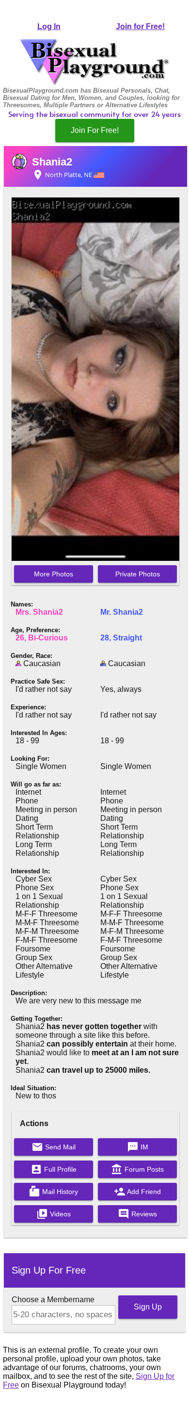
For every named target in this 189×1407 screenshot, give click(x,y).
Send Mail (54, 1147)
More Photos (53, 574)
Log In (49, 26)
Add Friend (137, 1191)
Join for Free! (140, 26)
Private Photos (137, 574)
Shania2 (52, 162)
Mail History (53, 1191)
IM (137, 1147)
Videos (53, 1214)
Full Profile (54, 1169)
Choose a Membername (53, 1299)
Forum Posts (137, 1169)
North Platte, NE (63, 174)
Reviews (137, 1214)
